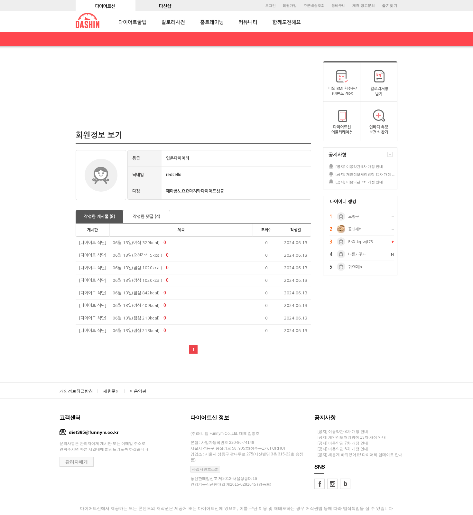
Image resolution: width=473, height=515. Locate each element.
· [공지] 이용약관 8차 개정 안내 (341, 431)
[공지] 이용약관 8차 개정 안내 (359, 166)
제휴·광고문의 (363, 5)
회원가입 (290, 5)
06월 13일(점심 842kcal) (136, 293)
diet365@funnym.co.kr (93, 432)
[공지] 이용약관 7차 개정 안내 (359, 182)
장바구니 (338, 5)
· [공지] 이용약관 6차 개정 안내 (341, 449)
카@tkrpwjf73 (360, 242)
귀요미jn (355, 267)
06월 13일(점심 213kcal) (136, 318)
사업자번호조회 (205, 469)
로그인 (270, 5)
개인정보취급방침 (76, 391)
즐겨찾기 (389, 5)
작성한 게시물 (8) (99, 217)
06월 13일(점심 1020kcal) (137, 268)
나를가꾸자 (357, 254)
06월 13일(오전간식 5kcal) (137, 255)
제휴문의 (111, 391)
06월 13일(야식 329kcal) (136, 243)
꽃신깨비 (355, 229)
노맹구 (353, 217)
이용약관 (138, 391)
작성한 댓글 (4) (146, 217)
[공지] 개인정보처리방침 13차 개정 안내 (366, 174)
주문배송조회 (314, 5)
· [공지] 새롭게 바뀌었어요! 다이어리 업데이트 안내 (358, 455)
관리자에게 (76, 461)
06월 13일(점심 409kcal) (136, 305)
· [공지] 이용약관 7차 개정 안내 (341, 443)
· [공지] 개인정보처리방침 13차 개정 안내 (350, 437)
